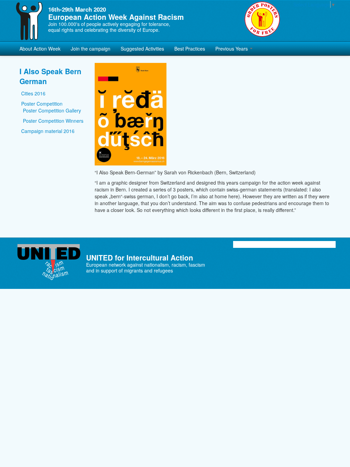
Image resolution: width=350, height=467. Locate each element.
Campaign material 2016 (48, 131)
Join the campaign (90, 48)
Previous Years (232, 48)
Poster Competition (42, 103)
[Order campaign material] (262, 19)
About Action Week (39, 48)
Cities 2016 (33, 93)
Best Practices (189, 48)
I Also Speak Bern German (50, 76)
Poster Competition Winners (53, 120)
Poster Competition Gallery (52, 110)
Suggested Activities (142, 48)
